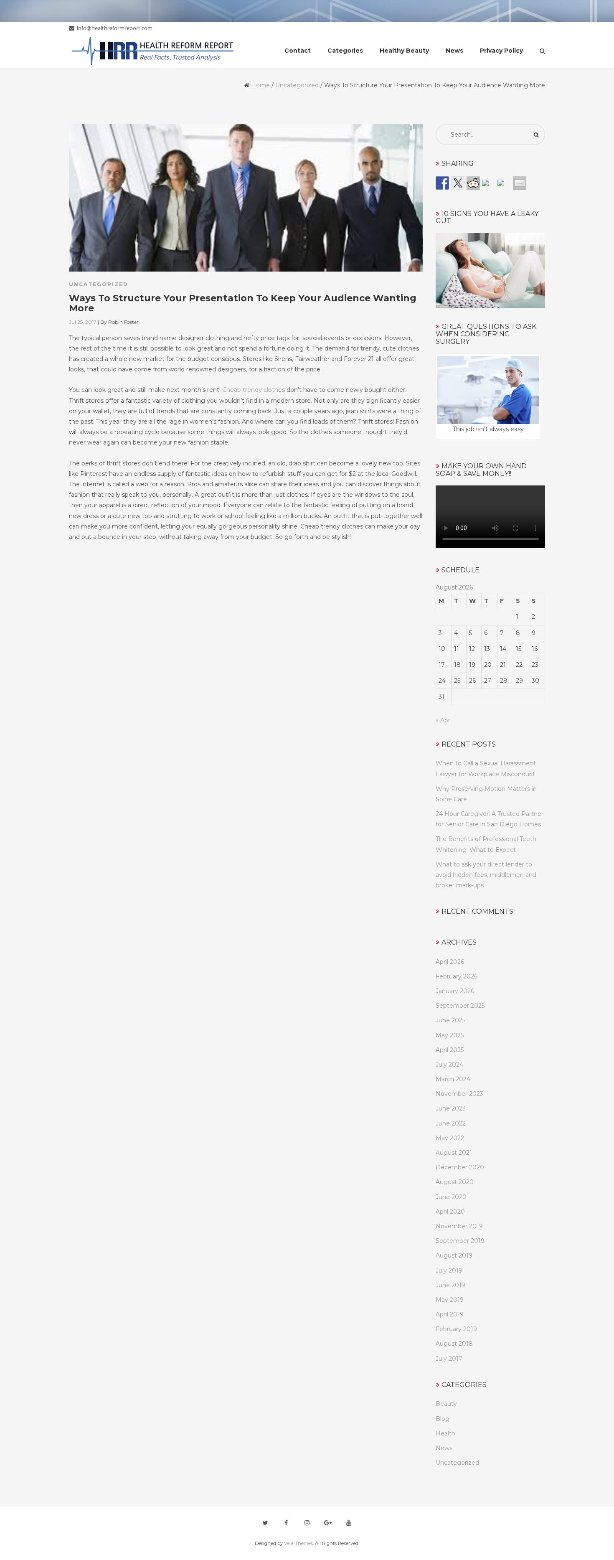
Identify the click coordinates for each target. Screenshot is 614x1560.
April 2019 (450, 1314)
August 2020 (455, 1182)
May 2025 (450, 1035)
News (444, 1448)
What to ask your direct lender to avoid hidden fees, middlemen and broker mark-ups (486, 875)
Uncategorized (297, 85)
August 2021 (454, 1152)
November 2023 (459, 1094)
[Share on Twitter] (457, 183)
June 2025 (450, 1020)
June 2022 (451, 1123)
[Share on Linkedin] (504, 186)
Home (260, 85)
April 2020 (450, 1211)
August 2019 (454, 1255)
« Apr (443, 720)
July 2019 (449, 1270)
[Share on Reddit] (473, 183)
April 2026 (450, 961)
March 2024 (453, 1079)
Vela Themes (298, 1543)
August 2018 (454, 1343)
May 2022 (450, 1138)
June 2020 (451, 1197)
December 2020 (460, 1167)
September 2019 (460, 1241)
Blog (442, 1419)
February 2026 (456, 976)
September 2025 (460, 1005)
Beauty (446, 1404)
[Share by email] (519, 183)
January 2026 (455, 991)
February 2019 (456, 1329)
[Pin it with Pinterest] (488, 186)
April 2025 (450, 1050)
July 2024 (449, 1064)
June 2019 (450, 1285)
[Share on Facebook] (442, 183)
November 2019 (459, 1226)
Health (445, 1433)
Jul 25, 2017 (82, 322)
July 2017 (449, 1358)
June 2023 (451, 1108)
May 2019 (450, 1299)
